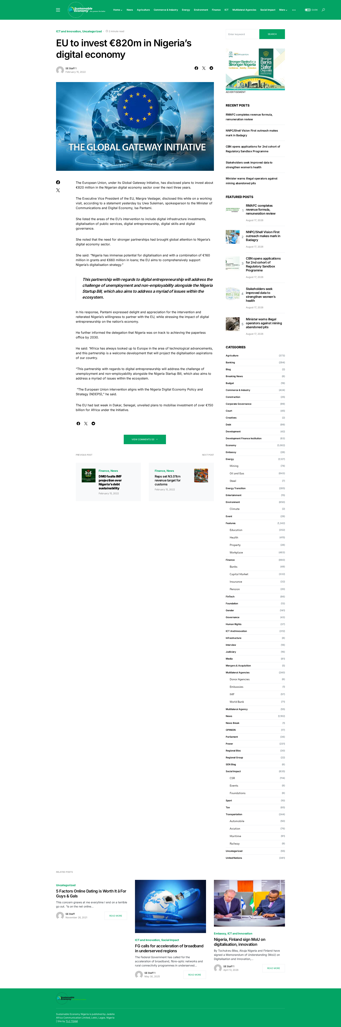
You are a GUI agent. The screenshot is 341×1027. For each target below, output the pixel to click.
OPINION (230, 729)
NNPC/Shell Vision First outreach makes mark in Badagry (263, 236)
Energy (230, 459)
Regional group (234, 757)
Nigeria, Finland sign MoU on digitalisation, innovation (239, 942)
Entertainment (233, 495)
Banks (233, 566)
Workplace (236, 552)
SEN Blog (231, 764)
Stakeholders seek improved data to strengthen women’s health (261, 295)
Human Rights (234, 624)
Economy (231, 445)
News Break (232, 722)
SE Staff (70, 913)
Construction (233, 396)
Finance (104, 470)
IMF (232, 694)
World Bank (237, 702)
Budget (230, 383)
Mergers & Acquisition (238, 665)
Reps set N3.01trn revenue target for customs (168, 480)
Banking (230, 362)
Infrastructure (233, 637)
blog (228, 369)
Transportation (234, 814)
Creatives (231, 417)
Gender (230, 610)
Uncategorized (92, 31)
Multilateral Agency (237, 709)
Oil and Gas (237, 473)
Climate (235, 509)
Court (229, 410)
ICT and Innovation (68, 31)
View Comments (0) (143, 439)
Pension (235, 589)
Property (235, 545)
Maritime (235, 836)
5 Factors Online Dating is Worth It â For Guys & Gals (91, 893)
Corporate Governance (238, 403)
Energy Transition (235, 488)
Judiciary (231, 651)
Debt (228, 424)
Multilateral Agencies (237, 672)
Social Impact (233, 771)
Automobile (237, 821)
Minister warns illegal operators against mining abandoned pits (264, 323)
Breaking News (234, 376)
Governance (232, 617)
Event (229, 516)
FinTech (230, 596)
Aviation (235, 828)
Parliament (232, 736)
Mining (234, 466)
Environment (233, 502)
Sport (229, 800)
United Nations (234, 857)
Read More (115, 915)
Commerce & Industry (238, 390)
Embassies (236, 687)
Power (229, 743)
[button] (58, 9)
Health (234, 537)
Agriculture (232, 355)
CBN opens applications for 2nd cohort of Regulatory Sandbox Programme (263, 264)
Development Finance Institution (243, 438)
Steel (233, 481)
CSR (232, 778)
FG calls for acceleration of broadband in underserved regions (169, 948)
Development (233, 431)
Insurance (236, 581)
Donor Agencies (240, 679)
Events (234, 785)
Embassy (231, 452)
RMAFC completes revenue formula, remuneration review (260, 209)
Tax (228, 807)
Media (229, 658)
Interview (231, 644)
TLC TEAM (72, 1021)
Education (236, 530)
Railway (235, 843)
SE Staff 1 (71, 68)
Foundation (232, 603)
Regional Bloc (233, 750)
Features (231, 523)
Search (272, 34)
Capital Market (239, 574)
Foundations (237, 793)
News (114, 470)
